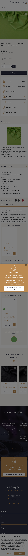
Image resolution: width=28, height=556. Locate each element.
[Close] (26, 265)
